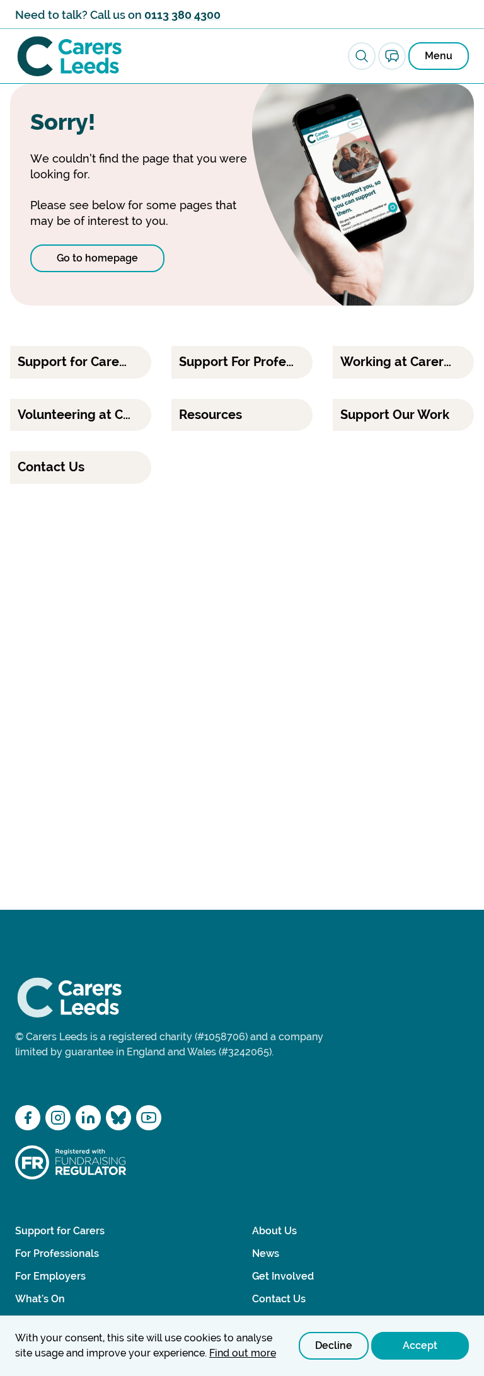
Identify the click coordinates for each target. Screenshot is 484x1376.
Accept (420, 1345)
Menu (438, 56)
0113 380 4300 (182, 14)
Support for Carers (60, 1231)
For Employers (50, 1276)
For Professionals (57, 1253)
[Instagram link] (58, 1117)
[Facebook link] (27, 1117)
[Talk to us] (392, 56)
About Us (274, 1231)
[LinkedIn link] (88, 1117)
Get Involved (283, 1276)
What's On (40, 1299)
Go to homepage (97, 258)
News (265, 1253)
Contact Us (279, 1299)
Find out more (242, 1353)
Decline (333, 1345)
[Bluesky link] (118, 1117)
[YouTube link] (148, 1117)
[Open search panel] (362, 56)
